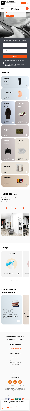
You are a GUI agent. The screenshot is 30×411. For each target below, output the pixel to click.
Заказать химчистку (15, 348)
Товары (5, 247)
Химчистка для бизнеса (15, 362)
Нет (20, 15)
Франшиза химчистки (15, 360)
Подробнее (18, 404)
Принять (9, 407)
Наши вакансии (15, 359)
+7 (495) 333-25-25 (6, 200)
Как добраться (15, 208)
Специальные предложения (8, 290)
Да (10, 15)
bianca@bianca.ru (5, 202)
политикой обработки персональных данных (14, 62)
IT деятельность (15, 364)
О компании (15, 357)
